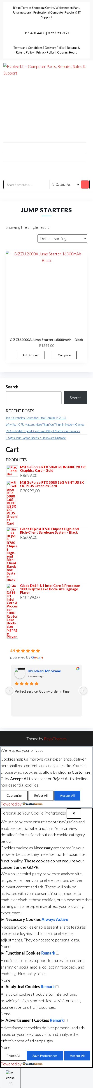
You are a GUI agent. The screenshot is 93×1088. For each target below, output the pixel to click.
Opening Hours (67, 52)
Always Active (55, 919)
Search (12, 386)
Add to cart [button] (31, 355)
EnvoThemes (55, 738)
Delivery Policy (55, 47)
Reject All (41, 795)
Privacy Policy (45, 52)
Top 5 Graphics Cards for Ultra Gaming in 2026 (36, 418)
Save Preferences (45, 1056)
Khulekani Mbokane (44, 671)
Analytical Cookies (22, 986)
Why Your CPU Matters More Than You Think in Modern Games (45, 424)
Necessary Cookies (23, 919)
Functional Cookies (23, 952)
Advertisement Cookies (27, 1020)
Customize (14, 795)
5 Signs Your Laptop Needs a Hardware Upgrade (36, 438)
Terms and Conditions (27, 47)
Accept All (67, 795)
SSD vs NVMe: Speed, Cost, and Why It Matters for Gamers (43, 431)
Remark (48, 952)
